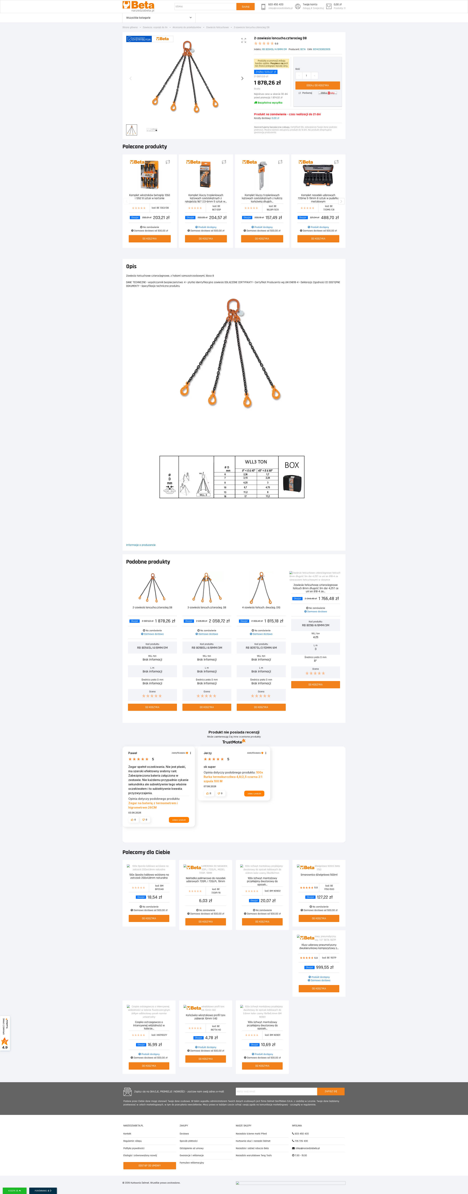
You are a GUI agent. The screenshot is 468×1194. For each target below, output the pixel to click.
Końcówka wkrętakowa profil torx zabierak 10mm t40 (205, 1017)
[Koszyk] (329, 6)
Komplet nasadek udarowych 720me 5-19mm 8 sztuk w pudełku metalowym (318, 198)
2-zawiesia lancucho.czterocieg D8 (152, 607)
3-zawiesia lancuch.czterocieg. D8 (207, 607)
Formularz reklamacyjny (192, 1162)
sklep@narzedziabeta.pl (280, 8)
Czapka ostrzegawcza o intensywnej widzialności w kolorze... (149, 1025)
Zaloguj (306, 8)
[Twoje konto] (298, 6)
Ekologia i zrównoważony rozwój (140, 1155)
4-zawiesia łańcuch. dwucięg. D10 (261, 607)
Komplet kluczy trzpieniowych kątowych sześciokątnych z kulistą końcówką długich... (262, 198)
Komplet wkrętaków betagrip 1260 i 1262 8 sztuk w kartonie (149, 197)
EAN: (309, 49)
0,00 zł (338, 4)
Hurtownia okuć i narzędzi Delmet (253, 1141)
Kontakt (127, 1133)
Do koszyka (150, 239)
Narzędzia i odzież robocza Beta (252, 1148)
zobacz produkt (179, 820)
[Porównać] (169, 162)
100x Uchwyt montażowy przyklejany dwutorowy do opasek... (262, 881)
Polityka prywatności (133, 1148)
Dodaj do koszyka (318, 85)
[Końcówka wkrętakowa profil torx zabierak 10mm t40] (206, 1008)
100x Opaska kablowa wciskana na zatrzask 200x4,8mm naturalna (149, 876)
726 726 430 (301, 1141)
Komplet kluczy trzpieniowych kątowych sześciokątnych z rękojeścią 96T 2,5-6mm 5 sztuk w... (206, 198)
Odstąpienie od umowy (191, 1148)
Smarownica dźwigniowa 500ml (319, 875)
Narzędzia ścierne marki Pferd (251, 1133)
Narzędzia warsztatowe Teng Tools (254, 1155)
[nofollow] (328, 93)
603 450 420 (275, 4)
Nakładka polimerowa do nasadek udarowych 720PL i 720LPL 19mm (206, 880)
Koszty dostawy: (262, 118)
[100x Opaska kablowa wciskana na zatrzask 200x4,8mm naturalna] (149, 868)
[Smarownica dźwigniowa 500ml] (319, 868)
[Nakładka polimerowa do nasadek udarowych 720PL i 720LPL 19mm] (206, 870)
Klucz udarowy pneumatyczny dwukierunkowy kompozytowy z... (319, 946)
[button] (133, 820)
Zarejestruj (318, 8)
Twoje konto (310, 4)
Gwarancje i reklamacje (192, 1155)
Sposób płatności (189, 1141)
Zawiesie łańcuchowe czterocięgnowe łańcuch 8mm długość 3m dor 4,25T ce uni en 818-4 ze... (315, 587)
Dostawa (184, 1133)
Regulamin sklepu (132, 1141)
